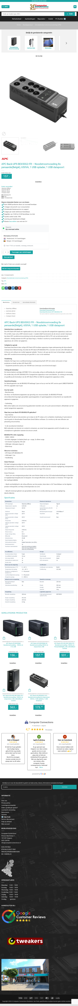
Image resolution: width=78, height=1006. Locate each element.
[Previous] (5, 98)
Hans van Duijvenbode (65, 740)
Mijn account (5, 824)
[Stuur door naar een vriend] (16, 288)
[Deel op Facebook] (6, 288)
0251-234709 (43, 1)
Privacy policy (5, 803)
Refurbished (16, 19)
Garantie (4, 814)
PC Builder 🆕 (60, 19)
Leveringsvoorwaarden (8, 805)
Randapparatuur (28, 25)
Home (19, 25)
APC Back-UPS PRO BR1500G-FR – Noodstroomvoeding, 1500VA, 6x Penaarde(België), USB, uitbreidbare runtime (64, 646)
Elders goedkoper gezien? (9, 808)
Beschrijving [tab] (6, 302)
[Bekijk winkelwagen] (75, 6)
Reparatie (41, 19)
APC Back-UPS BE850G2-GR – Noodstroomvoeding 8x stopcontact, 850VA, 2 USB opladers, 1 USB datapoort (39, 698)
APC (5, 281)
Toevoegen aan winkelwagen (21, 252)
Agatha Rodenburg (39, 740)
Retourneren (5, 812)
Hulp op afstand (6, 821)
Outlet (50, 19)
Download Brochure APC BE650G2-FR (51, 312)
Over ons (4, 801)
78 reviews (48, 730)
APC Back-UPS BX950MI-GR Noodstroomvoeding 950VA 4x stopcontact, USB (39, 645)
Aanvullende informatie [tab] (29, 302)
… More (40, 767)
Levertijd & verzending (8, 810)
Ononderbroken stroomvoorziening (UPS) (48, 25)
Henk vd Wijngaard (13, 740)
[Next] (72, 98)
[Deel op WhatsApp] (3, 288)
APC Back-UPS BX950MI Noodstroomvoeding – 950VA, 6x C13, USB (13, 645)
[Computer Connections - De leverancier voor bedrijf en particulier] (39, 6)
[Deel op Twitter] (13, 288)
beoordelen (12, 221)
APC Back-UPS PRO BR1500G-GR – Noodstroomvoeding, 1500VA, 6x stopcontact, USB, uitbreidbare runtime (13, 698)
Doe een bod (8, 257)
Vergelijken (38, 181)
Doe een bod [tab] (16, 302)
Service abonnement (7, 819)
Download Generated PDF (47, 310)
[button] (5, 6)
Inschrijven (64, 787)
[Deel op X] (9, 288)
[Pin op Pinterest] (19, 288)
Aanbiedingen (30, 19)
